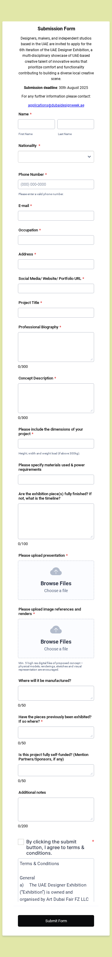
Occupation (30, 230)
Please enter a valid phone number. (41, 194)
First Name (26, 134)
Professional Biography (40, 327)
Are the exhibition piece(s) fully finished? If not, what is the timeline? (55, 496)
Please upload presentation (43, 555)
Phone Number (33, 174)
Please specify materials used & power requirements (52, 467)
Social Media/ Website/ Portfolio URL (51, 278)
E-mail (25, 205)
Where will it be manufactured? (45, 680)
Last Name (65, 134)
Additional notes (32, 792)
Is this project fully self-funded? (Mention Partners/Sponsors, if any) (53, 756)
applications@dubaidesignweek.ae (56, 105)
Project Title (30, 302)
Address (27, 254)
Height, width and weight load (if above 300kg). (49, 453)
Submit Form (56, 921)
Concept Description (37, 378)
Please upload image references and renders (50, 611)
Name (25, 114)
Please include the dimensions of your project (51, 431)
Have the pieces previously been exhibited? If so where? (55, 719)
